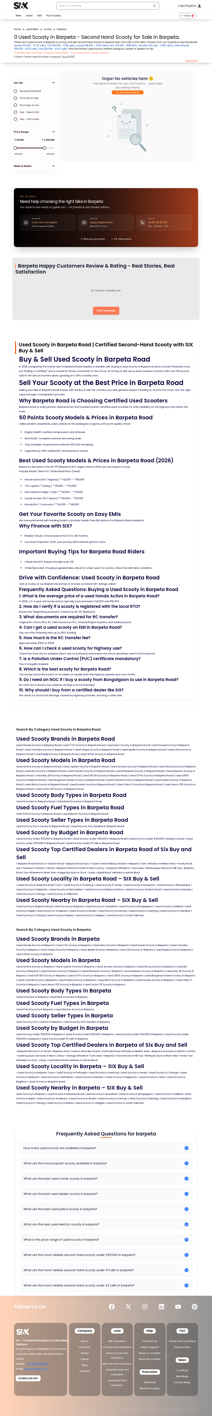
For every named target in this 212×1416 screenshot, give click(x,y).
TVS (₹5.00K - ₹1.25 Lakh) (61, 45)
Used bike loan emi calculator (117, 1372)
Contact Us (150, 1341)
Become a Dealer (149, 1359)
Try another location (127, 92)
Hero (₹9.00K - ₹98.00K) (123, 45)
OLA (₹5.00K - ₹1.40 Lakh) (53, 48)
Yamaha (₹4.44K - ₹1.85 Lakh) (155, 45)
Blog (84, 1365)
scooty (48, 29)
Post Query (53, 15)
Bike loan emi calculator (117, 1363)
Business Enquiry (150, 1388)
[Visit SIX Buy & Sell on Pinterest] (195, 1307)
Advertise (150, 1382)
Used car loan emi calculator (117, 1355)
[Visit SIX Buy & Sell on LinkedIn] (161, 1307)
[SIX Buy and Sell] (26, 1331)
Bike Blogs (182, 1376)
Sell (39, 15)
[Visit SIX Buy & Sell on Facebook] (112, 1307)
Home (17, 29)
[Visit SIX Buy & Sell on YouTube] (178, 1307)
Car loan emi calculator (117, 1347)
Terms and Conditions (182, 1341)
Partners (85, 1371)
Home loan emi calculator (117, 1383)
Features (84, 1347)
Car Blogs (182, 1370)
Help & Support (149, 1347)
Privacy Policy (182, 1347)
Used (29, 15)
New (18, 15)
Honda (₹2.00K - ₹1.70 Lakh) (30, 45)
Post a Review (106, 310)
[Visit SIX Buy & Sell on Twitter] (128, 1307)
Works (84, 1353)
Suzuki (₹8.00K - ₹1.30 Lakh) (92, 45)
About (84, 1341)
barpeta (61, 29)
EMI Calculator (117, 1341)
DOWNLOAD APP (28, 1378)
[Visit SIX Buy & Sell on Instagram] (145, 1307)
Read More (192, 60)
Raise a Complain (149, 1353)
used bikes (32, 29)
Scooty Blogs (182, 1382)
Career (84, 1359)
